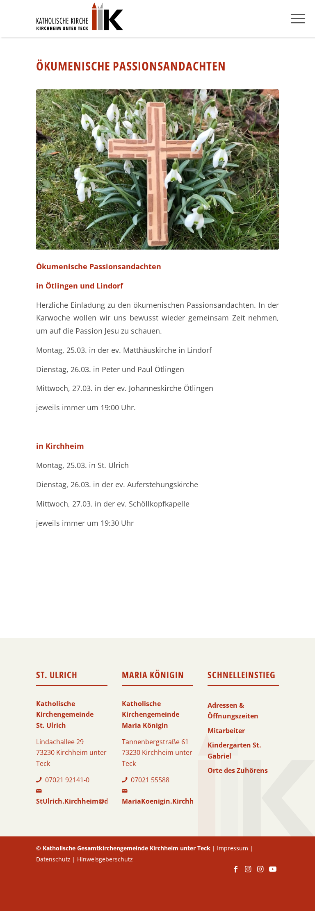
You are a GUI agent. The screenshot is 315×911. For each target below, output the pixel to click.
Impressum (232, 848)
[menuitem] (298, 18)
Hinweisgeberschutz (105, 859)
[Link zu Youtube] (273, 873)
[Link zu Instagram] (248, 873)
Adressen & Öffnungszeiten (233, 710)
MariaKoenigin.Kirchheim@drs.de (177, 801)
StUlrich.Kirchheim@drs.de (80, 801)
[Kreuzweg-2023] (157, 169)
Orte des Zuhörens (238, 770)
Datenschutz (53, 859)
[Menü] (298, 18)
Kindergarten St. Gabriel (234, 750)
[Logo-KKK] (79, 18)
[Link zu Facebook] (236, 873)
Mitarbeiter (226, 730)
